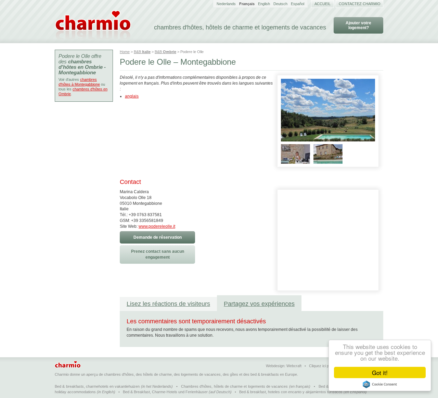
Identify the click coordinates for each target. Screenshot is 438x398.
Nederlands (226, 4)
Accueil (322, 4)
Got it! (380, 372)
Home (125, 52)
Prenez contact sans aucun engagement (157, 254)
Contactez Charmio (360, 4)
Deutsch (280, 4)
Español (297, 4)
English (264, 4)
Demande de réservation (157, 237)
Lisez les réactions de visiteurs (168, 303)
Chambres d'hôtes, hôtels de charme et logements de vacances (234, 386)
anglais (132, 96)
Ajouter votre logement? (358, 25)
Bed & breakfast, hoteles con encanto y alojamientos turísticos (291, 392)
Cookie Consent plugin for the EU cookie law (380, 384)
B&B (142, 52)
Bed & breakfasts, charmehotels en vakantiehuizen (97, 386)
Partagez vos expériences (259, 303)
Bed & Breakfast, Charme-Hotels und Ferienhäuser (165, 392)
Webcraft (293, 366)
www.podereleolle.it (157, 226)
